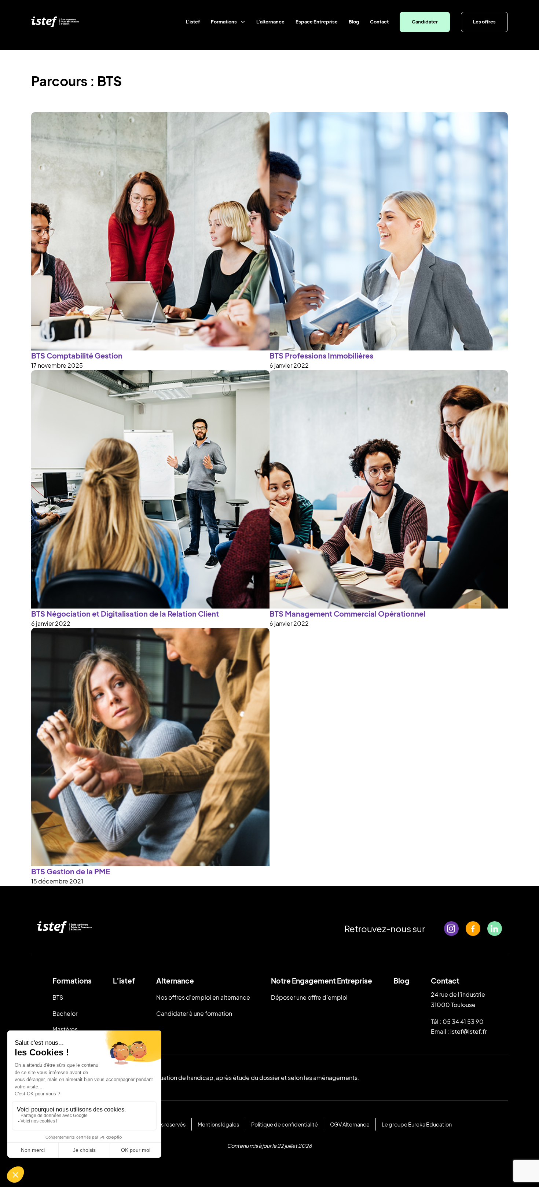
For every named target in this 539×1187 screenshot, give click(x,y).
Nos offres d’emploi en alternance (203, 997)
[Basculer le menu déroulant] (243, 21)
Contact (379, 22)
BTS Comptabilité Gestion (76, 355)
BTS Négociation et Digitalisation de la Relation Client (125, 613)
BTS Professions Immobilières (321, 355)
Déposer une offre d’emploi (309, 997)
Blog (354, 22)
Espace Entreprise (317, 22)
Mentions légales (218, 1124)
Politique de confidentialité (284, 1124)
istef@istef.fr (468, 1031)
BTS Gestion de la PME (70, 871)
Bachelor (64, 1013)
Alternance (175, 980)
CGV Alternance (350, 1124)
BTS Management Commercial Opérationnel (347, 613)
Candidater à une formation (194, 1013)
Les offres (484, 22)
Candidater (425, 22)
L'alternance (270, 22)
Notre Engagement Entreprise (321, 980)
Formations (224, 22)
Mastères (65, 1029)
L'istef (193, 22)
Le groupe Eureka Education (417, 1124)
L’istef (124, 980)
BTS (57, 997)
